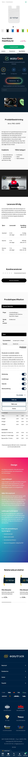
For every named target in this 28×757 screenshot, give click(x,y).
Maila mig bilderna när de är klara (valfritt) (14, 86)
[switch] (24, 379)
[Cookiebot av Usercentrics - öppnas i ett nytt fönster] (19, 347)
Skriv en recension (14, 280)
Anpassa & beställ (14, 47)
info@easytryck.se (19, 743)
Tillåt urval (14, 404)
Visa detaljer (19, 395)
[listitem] (10, 102)
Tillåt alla (14, 399)
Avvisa (14, 408)
